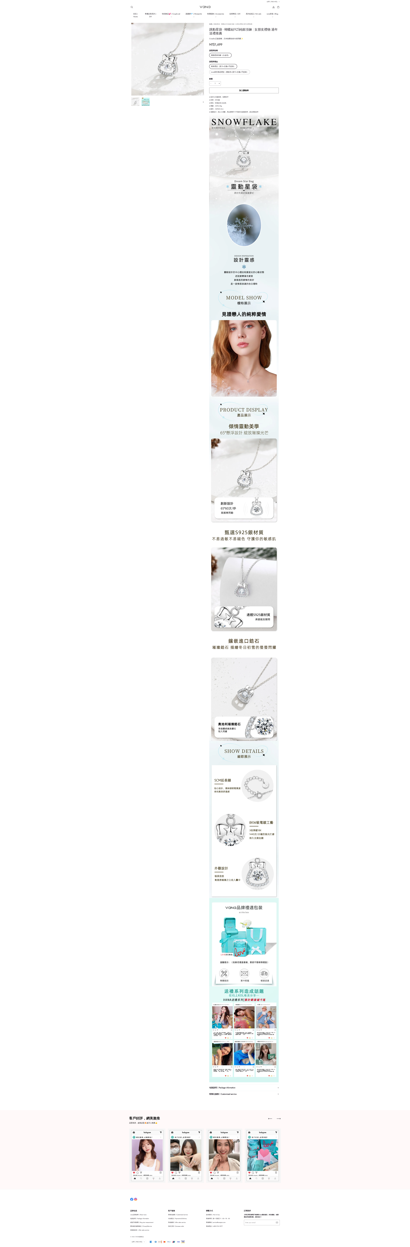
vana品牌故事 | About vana (138, 1215)
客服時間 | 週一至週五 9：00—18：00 (218, 1219)
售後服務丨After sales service (177, 1222)
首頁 (210, 24)
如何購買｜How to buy (213, 1215)
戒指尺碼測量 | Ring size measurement (141, 1222)
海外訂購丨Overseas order (176, 1226)
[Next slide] (279, 1119)
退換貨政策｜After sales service (139, 1230)
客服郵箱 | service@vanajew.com (216, 1222)
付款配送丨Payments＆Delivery (177, 1219)
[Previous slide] (270, 1119)
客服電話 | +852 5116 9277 (214, 1226)
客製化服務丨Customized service (178, 1215)
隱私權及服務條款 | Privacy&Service (141, 1226)
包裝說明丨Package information (139, 1219)
